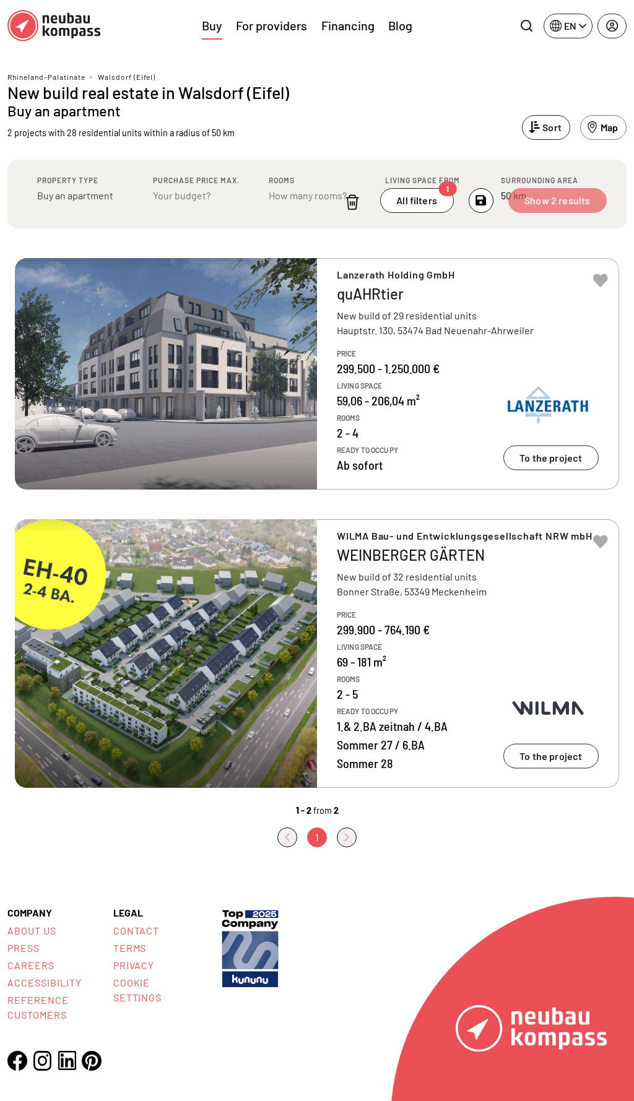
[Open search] (526, 26)
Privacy (134, 965)
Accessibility (44, 982)
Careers (30, 965)
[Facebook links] (17, 1060)
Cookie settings (137, 990)
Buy (212, 25)
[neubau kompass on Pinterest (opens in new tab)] (92, 1060)
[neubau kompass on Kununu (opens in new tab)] (250, 947)
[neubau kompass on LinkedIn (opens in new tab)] (67, 1060)
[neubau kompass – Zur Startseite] (53, 25)
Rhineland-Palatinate (46, 76)
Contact (136, 930)
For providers (271, 25)
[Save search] (481, 200)
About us (31, 930)
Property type (67, 180)
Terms (130, 948)
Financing (348, 25)
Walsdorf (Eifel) (126, 76)
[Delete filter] (352, 202)
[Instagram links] (42, 1060)
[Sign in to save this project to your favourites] (600, 280)
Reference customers (38, 1007)
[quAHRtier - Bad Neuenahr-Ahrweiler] (317, 374)
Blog (400, 25)
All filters (422, 197)
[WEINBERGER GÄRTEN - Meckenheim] (317, 653)
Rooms (282, 180)
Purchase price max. (196, 180)
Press (23, 948)
